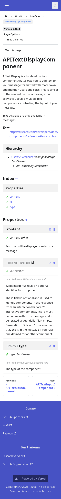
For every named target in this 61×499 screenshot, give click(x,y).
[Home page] (6, 16)
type (12, 207)
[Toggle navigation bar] (6, 5)
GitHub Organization (16, 464)
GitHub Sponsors (14, 417)
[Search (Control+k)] (55, 5)
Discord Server (12, 456)
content (15, 196)
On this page (13, 50)
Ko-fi (6, 425)
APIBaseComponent (22, 157)
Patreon (8, 433)
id (11, 202)
